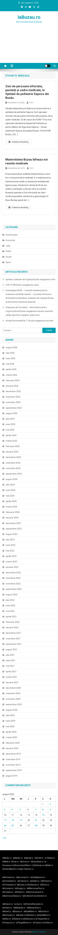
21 (36, 820)
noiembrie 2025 (13, 397)
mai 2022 (10, 611)
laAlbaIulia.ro (19, 907)
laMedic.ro (18, 858)
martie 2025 (11, 441)
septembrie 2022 (14, 589)
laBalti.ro (49, 865)
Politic (8, 251)
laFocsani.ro (8, 888)
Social (8, 257)
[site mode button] (48, 65)
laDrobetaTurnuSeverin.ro (34, 896)
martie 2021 (11, 677)
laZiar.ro (15, 861)
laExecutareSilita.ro (22, 865)
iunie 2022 (10, 605)
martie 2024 (11, 507)
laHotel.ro (39, 858)
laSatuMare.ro (43, 915)
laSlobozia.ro (29, 919)
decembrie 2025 (13, 391)
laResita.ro (31, 915)
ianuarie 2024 (12, 517)
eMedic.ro (7, 858)
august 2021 (11, 649)
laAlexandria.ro (34, 907)
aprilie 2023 (11, 556)
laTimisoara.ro (9, 884)
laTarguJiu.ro (9, 922)
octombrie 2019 (13, 765)
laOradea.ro (7, 892)
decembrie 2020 (13, 688)
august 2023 (11, 534)
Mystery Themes (39, 932)
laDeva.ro (44, 884)
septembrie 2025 (14, 408)
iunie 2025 (10, 424)
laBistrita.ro (43, 911)
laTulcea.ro (38, 922)
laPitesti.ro (20, 892)
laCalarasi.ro (33, 884)
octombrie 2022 (13, 583)
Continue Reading (20, 142)
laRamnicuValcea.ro (11, 896)
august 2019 (11, 776)
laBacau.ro (17, 911)
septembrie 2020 (14, 704)
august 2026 (11, 347)
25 (12, 825)
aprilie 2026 (11, 369)
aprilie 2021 (11, 671)
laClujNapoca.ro (37, 877)
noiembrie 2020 (13, 693)
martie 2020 (11, 737)
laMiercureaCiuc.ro (35, 888)
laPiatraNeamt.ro (10, 869)
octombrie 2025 (13, 402)
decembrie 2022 (13, 572)
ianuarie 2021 (12, 682)
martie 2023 (11, 561)
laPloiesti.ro (46, 881)
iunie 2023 (10, 545)
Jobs (8, 246)
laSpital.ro (28, 858)
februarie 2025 (13, 446)
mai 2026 (10, 364)
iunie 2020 (10, 721)
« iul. (4, 838)
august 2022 (11, 594)
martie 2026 (11, 375)
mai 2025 (10, 430)
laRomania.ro (8, 877)
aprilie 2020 (11, 732)
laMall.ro (6, 861)
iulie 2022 (10, 600)
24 (5, 825)
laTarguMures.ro (24, 922)
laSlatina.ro (17, 919)
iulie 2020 (10, 715)
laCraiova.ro (23, 881)
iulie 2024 (10, 485)
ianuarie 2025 (12, 452)
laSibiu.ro (6, 919)
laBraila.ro (20, 915)
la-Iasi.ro (18, 904)
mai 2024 (10, 496)
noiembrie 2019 (13, 759)
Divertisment (12, 235)
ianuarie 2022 (12, 627)
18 (12, 820)
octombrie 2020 (13, 699)
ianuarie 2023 (12, 567)
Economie (10, 240)
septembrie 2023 (14, 529)
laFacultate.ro (37, 861)
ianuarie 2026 (12, 386)
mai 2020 (10, 726)
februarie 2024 (13, 512)
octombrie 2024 (13, 468)
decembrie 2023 (13, 523)
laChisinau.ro (38, 865)
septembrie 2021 (14, 644)
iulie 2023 (10, 539)
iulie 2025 (10, 419)
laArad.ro (6, 911)
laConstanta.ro (9, 881)
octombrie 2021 (13, 638)
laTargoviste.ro (43, 919)
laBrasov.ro (7, 904)
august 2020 (11, 710)
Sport (8, 262)
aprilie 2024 (11, 501)
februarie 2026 (13, 380)
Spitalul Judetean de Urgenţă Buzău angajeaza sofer (30, 279)
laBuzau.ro (29, 17)
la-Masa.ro (50, 858)
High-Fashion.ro (26, 869)
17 (5, 820)
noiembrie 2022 (13, 578)
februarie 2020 (13, 743)
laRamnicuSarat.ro (35, 892)
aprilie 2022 (11, 616)
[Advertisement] (29, 46)
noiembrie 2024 (13, 463)
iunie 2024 (10, 490)
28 (36, 825)
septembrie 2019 (14, 770)
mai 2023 (10, 551)
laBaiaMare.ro (30, 911)
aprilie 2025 (11, 435)
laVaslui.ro (7, 907)
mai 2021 (10, 666)
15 (43, 815)
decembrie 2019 (13, 754)
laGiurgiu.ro (21, 888)
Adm (31, 102)
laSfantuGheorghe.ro (33, 904)
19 (21, 820)
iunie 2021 (10, 660)
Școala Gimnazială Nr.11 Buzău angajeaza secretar (29, 320)
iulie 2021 (10, 655)
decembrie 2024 (13, 457)
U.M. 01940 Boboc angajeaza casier (22, 285)
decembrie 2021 (13, 633)
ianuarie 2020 (12, 748)
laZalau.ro (48, 922)
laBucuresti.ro (22, 877)
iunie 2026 (10, 358)
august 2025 (11, 413)
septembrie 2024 (14, 474)
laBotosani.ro (8, 915)
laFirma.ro (24, 861)
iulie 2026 (10, 353)
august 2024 (11, 479)
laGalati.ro (34, 881)
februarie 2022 (13, 622)
